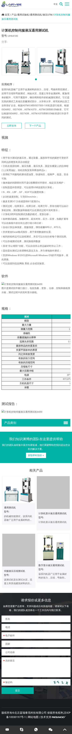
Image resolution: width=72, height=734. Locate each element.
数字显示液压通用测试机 (51, 565)
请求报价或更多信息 (36, 595)
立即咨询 (11, 125)
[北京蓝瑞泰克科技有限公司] (12, 4)
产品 (14, 14)
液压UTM (48, 14)
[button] (36, 79)
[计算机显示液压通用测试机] (53, 492)
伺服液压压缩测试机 (14, 565)
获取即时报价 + (36, 455)
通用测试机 (36, 14)
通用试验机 (23, 14)
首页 (7, 14)
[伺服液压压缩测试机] (18, 547)
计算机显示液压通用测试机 (53, 513)
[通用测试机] (18, 489)
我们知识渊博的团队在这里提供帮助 (36, 439)
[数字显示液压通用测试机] (53, 547)
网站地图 (33, 711)
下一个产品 (35, 125)
